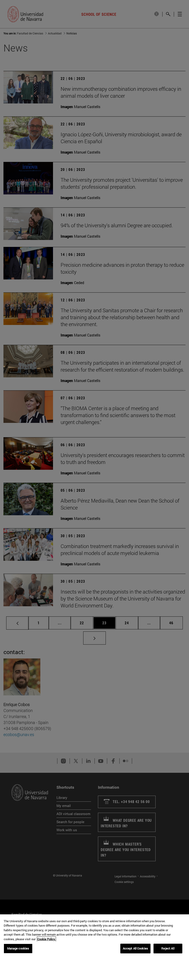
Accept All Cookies (135, 948)
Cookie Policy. (46, 939)
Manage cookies (18, 948)
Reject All (167, 948)
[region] (94, 936)
